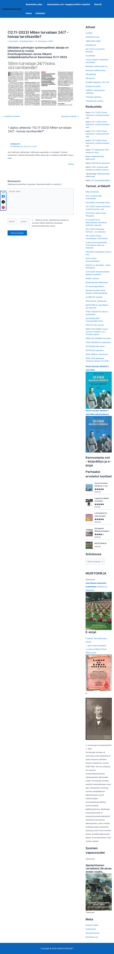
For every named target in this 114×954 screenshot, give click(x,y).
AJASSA (89, 33)
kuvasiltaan (90, 55)
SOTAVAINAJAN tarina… (96, 346)
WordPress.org (92, 937)
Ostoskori (40, 13)
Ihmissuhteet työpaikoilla (96, 301)
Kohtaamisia (91, 45)
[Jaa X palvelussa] (3, 202)
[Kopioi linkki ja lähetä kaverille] (3, 207)
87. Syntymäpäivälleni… (101, 180)
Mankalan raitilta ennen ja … (97, 66)
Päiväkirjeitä (91, 74)
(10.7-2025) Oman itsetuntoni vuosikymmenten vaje (97, 115)
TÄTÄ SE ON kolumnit (95, 325)
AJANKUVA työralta (94, 297)
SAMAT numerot (92, 278)
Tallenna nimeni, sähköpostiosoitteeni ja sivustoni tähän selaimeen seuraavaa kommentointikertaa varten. (50, 223)
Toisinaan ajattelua (93, 97)
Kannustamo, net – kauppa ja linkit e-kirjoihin (68, 4)
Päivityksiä (90, 78)
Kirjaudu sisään (92, 925)
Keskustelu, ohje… (34, 4)
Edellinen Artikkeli (11, 116)
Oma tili (98, 4)
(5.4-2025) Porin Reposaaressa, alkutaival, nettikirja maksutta (96, 222)
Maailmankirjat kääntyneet (97, 282)
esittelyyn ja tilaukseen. (96, 586)
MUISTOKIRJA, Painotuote (97, 354)
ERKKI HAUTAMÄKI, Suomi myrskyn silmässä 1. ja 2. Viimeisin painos (97, 331)
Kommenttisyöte (92, 933)
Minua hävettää (92, 192)
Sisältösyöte (91, 929)
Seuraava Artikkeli (70, 116)
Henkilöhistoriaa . (93, 37)
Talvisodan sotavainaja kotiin (98, 202)
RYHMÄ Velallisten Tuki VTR (97, 82)
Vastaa (71, 164)
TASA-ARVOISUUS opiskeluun (98, 342)
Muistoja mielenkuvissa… (96, 70)
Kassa (29, 13)
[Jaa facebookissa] (3, 196)
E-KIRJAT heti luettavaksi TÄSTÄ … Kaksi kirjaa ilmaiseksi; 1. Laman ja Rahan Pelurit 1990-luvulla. (96, 645)
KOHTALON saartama (101, 163)
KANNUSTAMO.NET (12, 9)
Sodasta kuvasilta (93, 86)
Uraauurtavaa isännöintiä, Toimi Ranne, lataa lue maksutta (96, 245)
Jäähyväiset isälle (93, 41)
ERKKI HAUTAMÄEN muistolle (98, 338)
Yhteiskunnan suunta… (95, 101)
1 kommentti (13, 41)
